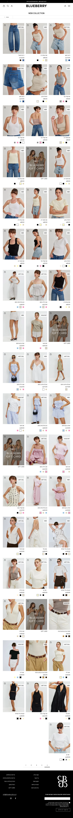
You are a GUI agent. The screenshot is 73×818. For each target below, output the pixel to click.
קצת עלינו (36, 775)
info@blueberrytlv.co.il (9, 794)
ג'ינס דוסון (67, 55)
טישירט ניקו (44, 96)
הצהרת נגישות (35, 784)
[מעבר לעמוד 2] (25, 765)
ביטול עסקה (12, 784)
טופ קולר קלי (67, 96)
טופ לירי (68, 672)
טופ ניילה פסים (43, 302)
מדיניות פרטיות (35, 788)
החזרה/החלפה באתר (9, 781)
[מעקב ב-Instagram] (11, 798)
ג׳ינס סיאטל (21, 55)
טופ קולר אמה (20, 508)
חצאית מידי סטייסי (65, 549)
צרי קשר (36, 778)
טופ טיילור (21, 590)
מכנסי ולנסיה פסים (19, 302)
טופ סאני (45, 343)
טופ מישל (21, 549)
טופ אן (44, 590)
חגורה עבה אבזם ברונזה (64, 631)
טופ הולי (45, 549)
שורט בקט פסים (20, 343)
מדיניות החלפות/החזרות (9, 778)
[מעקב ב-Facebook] (15, 798)
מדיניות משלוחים (10, 775)
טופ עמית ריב (44, 55)
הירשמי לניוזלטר (63, 810)
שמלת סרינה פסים (65, 384)
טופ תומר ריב (67, 138)
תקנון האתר (36, 781)
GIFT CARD (44, 179)
